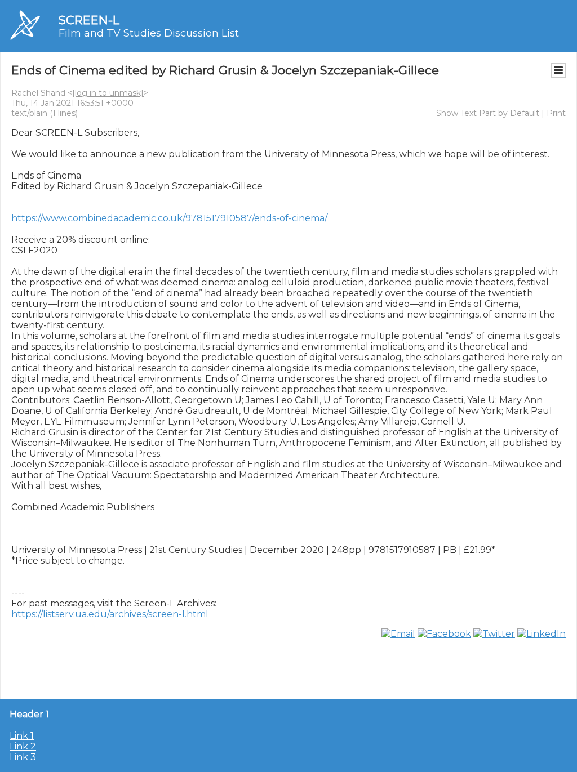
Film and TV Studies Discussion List (149, 33)
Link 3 (23, 757)
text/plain (29, 113)
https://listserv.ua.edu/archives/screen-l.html (109, 614)
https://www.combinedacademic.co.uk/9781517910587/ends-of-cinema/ (169, 218)
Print (556, 113)
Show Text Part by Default (487, 113)
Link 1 (22, 735)
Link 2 (23, 746)
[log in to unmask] (108, 93)
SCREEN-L (89, 20)
